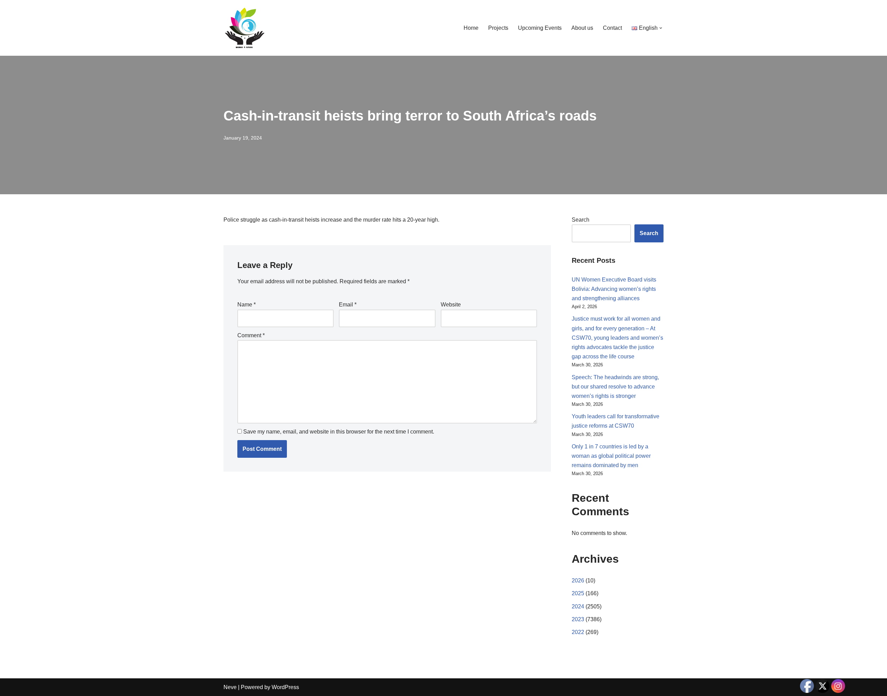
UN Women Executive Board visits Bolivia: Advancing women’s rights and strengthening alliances (614, 289)
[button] (660, 28)
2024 (578, 606)
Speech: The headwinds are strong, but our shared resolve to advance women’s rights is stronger (615, 386)
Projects (498, 28)
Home (471, 28)
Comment (251, 335)
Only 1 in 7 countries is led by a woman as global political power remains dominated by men (611, 456)
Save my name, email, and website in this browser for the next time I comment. (338, 432)
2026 (578, 580)
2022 (578, 632)
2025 (578, 593)
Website (451, 304)
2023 (578, 619)
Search (580, 220)
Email (348, 304)
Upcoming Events (540, 28)
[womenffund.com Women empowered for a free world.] (244, 28)
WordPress (285, 687)
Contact (612, 28)
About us (582, 28)
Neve (230, 687)
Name (246, 304)
